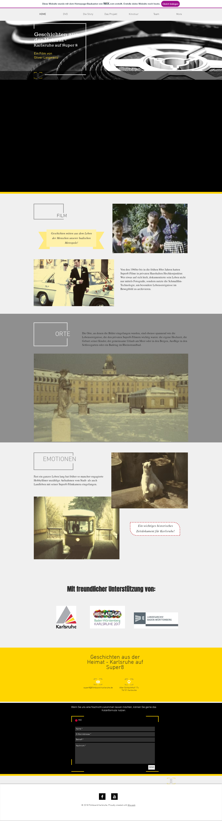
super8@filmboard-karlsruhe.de (98, 687)
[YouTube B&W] (114, 796)
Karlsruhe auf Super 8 (56, 45)
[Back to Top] (171, 781)
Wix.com (131, 805)
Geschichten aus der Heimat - (56, 37)
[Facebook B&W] (102, 796)
